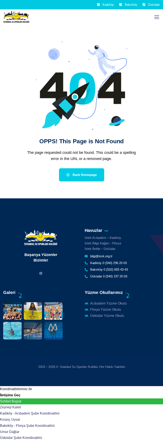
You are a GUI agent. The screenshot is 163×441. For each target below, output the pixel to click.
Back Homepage (84, 175)
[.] (156, 18)
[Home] (41, 237)
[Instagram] (41, 273)
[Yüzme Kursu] (16, 17)
